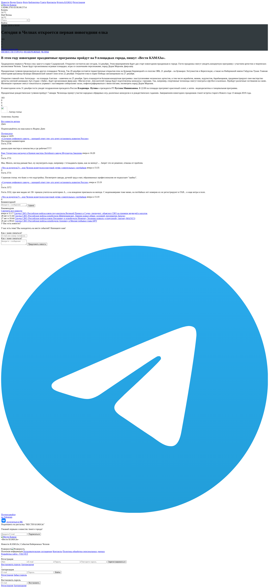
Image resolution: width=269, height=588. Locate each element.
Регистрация (79, 2)
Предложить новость (37, 244)
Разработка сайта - (14, 554)
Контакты (51, 2)
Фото (25, 2)
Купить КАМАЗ (64, 2)
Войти (57, 572)
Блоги (19, 2)
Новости (5, 2)
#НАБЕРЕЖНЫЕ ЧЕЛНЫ (36, 52)
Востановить (34, 583)
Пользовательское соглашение (37, 551)
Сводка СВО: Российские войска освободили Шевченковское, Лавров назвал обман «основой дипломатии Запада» (70, 216)
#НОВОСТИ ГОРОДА (12, 52)
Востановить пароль (11, 564)
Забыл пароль (20, 575)
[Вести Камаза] (8, 5)
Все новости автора (10, 121)
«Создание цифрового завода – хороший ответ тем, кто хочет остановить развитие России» (45, 138)
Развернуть (6, 549)
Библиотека (34, 2)
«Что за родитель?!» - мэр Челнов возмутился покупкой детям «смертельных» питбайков (43, 168)
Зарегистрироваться (116, 562)
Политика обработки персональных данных (84, 551)
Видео (13, 2)
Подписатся (6, 133)
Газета (43, 2)
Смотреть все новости (11, 211)
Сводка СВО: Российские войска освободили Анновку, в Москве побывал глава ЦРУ (56, 221)
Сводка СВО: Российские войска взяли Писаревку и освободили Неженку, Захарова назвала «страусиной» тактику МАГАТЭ (75, 218)
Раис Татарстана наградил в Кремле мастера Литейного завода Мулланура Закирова (41, 153)
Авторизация (27, 564)
